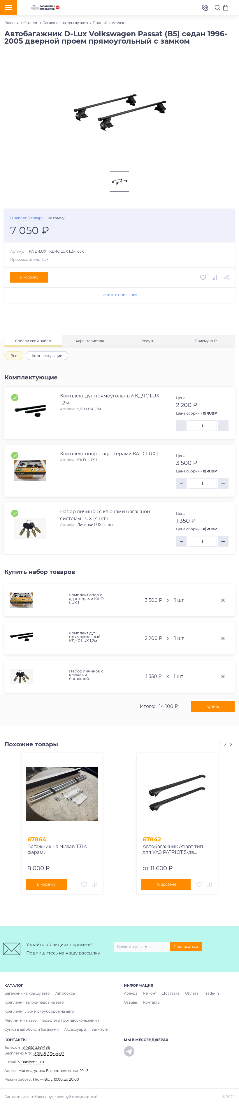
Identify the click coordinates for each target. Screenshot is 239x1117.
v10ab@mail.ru (31, 1062)
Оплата (191, 993)
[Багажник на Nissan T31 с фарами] (62, 794)
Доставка (171, 993)
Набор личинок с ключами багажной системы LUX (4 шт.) (86, 675)
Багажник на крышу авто (27, 993)
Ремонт (150, 993)
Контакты (151, 1002)
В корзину (29, 277)
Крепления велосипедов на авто (34, 1002)
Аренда (131, 993)
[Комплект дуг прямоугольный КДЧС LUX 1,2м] (30, 413)
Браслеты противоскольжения (70, 1020)
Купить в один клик (119, 295)
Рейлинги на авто (20, 1020)
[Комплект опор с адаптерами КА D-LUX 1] (30, 471)
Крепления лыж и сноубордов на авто (39, 1011)
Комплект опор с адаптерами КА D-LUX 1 (87, 598)
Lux (45, 259)
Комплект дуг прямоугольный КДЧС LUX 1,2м (85, 637)
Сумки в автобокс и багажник (31, 1029)
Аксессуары (75, 1029)
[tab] (33, 341)
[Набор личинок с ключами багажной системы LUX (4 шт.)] (30, 528)
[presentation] (220, 744)
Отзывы (131, 1002)
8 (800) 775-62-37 (49, 1053)
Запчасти (100, 1029)
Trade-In (211, 993)
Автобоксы (65, 993)
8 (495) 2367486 (205, 7)
